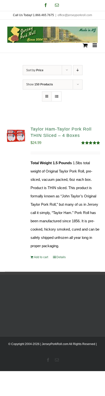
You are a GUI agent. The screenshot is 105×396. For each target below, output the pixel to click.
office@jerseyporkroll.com (75, 15)
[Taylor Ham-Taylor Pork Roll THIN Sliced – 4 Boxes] (16, 137)
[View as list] (56, 96)
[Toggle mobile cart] (85, 45)
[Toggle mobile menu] (95, 45)
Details (61, 257)
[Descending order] (78, 70)
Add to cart (41, 257)
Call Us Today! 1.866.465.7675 (33, 15)
